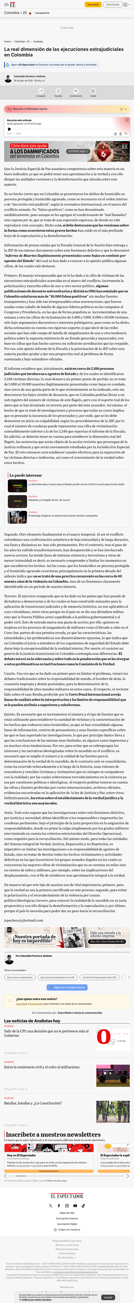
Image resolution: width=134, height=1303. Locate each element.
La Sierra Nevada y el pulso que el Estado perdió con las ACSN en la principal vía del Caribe (76, 484)
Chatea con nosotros (69, 1229)
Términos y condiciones (67, 1245)
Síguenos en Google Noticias (69, 987)
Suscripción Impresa (67, 1218)
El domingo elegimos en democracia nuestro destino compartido (63, 515)
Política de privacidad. (56, 1180)
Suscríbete (93, 4)
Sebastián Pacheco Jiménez (30, 76)
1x (126, 133)
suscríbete (37, 1165)
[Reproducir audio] (9, 129)
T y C (35, 1180)
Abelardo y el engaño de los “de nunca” (49, 500)
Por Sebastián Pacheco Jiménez (34, 955)
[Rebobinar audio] (115, 133)
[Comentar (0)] (76, 91)
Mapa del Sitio (67, 1212)
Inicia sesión (23, 1165)
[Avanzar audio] (120, 133)
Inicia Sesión (113, 4)
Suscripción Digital (67, 1224)
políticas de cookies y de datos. (37, 1299)
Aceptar (108, 1297)
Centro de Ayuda (67, 1253)
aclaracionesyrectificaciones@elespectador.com (76, 1272)
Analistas (32, 480)
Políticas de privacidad (67, 1249)
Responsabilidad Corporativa (67, 1241)
